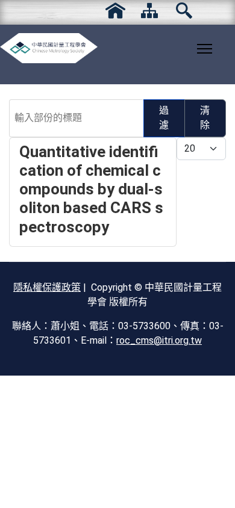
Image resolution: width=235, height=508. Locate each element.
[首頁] (115, 10)
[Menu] (204, 49)
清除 (205, 118)
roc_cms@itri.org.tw (159, 340)
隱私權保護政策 (47, 287)
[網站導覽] (150, 10)
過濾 (164, 118)
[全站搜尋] (184, 10)
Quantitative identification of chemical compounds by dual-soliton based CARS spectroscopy (91, 189)
